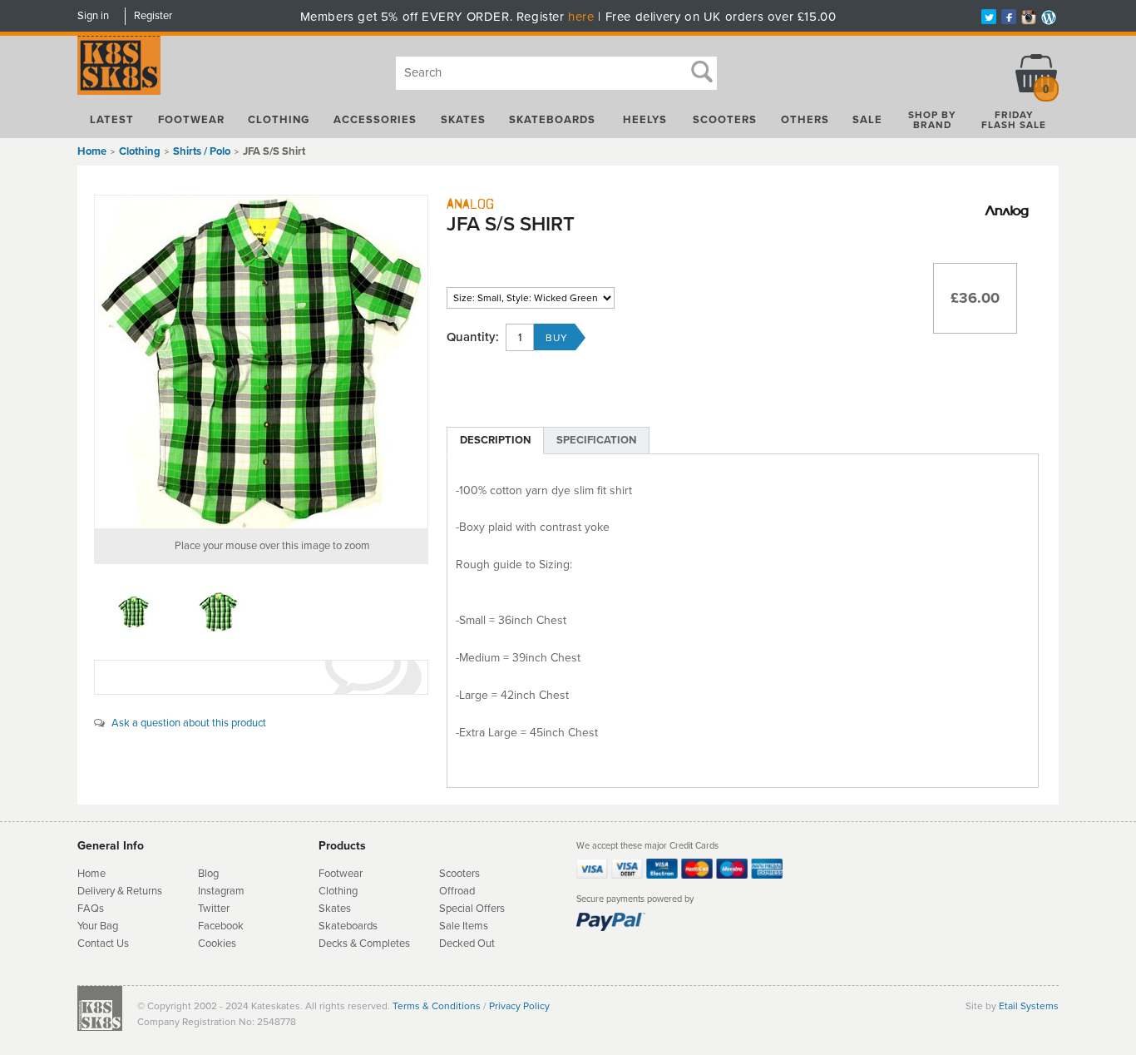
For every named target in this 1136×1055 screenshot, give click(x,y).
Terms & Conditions (437, 1006)
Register (153, 15)
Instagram (221, 891)
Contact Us (103, 943)
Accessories (375, 119)
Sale (867, 119)
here (581, 16)
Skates (463, 119)
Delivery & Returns (119, 891)
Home (91, 151)
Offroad (457, 891)
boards (362, 926)
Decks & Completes (364, 943)
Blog (208, 873)
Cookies (217, 943)
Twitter (214, 908)
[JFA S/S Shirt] (261, 362)
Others (805, 119)
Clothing (278, 119)
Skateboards (552, 119)
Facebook (221, 926)
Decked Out (467, 943)
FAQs (90, 908)
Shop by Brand (932, 120)
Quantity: (473, 337)
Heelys (645, 119)
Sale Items (463, 926)
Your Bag (97, 926)
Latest (112, 119)
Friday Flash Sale (1013, 120)
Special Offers (472, 908)
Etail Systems (1029, 1006)
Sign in (93, 15)
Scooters (725, 119)
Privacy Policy (519, 1006)
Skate (332, 926)
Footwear (191, 119)
